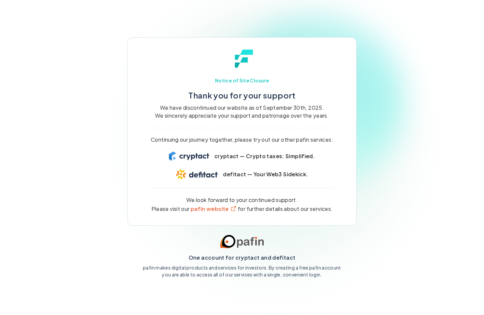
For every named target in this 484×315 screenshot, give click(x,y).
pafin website (210, 208)
